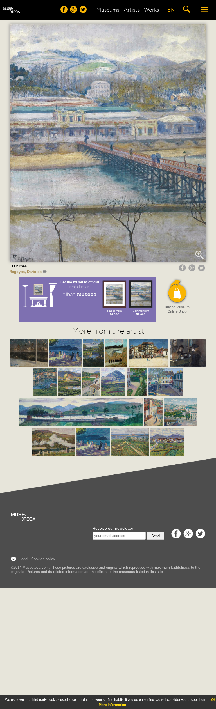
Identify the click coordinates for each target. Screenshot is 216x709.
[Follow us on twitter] (84, 11)
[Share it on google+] (192, 270)
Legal (23, 559)
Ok (213, 700)
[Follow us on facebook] (64, 11)
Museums (107, 10)
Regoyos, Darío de (26, 272)
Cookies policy (43, 559)
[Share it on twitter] (202, 270)
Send (155, 536)
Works (151, 10)
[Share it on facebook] (183, 270)
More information (112, 705)
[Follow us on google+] (74, 11)
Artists (132, 10)
